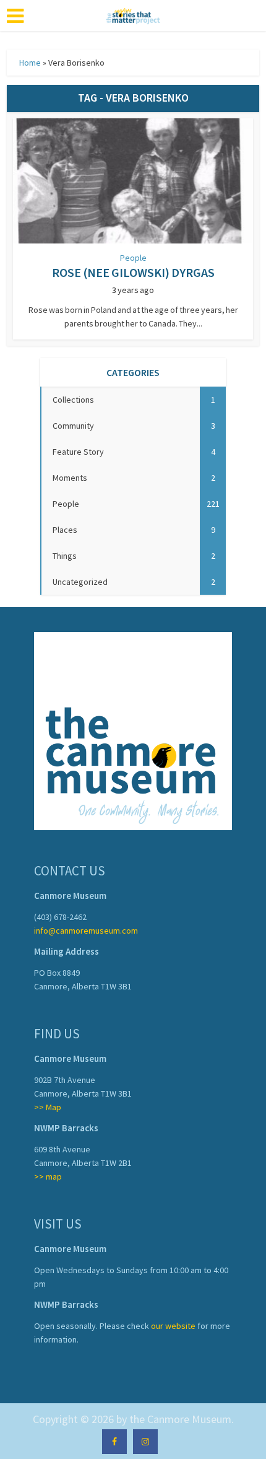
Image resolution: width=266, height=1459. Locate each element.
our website (173, 1325)
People (133, 257)
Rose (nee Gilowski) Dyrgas (133, 272)
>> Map (47, 1107)
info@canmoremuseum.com (86, 930)
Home (30, 62)
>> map (48, 1176)
